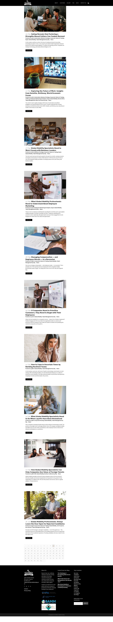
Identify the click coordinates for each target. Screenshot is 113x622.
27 (28, 550)
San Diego (76, 594)
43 (37, 553)
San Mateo (76, 582)
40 (28, 553)
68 (34, 558)
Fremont (76, 587)
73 (50, 558)
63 (59, 555)
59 (47, 555)
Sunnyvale (76, 577)
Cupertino (76, 590)
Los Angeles (77, 593)
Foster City (76, 588)
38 (62, 550)
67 (31, 558)
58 (44, 555)
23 (56, 548)
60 (50, 555)
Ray (48, 39)
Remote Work (61, 98)
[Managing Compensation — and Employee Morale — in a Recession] (45, 241)
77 (62, 558)
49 (56, 553)
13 (25, 548)
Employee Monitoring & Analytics (38, 98)
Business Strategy (45, 38)
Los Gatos (76, 591)
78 (25, 560)
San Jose (76, 573)
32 (44, 550)
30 (37, 550)
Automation (37, 38)
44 (41, 553)
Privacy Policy (27, 590)
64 (62, 555)
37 (59, 550)
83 (41, 560)
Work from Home (40, 100)
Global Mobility (32, 39)
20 (47, 548)
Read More (29, 50)
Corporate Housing (39, 420)
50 (59, 553)
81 (34, 560)
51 (62, 553)
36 (56, 550)
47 (50, 553)
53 (28, 555)
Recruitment (28, 527)
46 (47, 553)
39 (25, 553)
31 (41, 550)
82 (37, 560)
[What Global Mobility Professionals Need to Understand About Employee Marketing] (45, 185)
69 (37, 558)
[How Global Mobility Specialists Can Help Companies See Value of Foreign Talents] (45, 453)
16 (34, 548)
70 (41, 558)
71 (44, 558)
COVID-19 (27, 98)
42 (34, 553)
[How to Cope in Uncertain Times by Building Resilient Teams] (45, 348)
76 (59, 558)
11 (59, 545)
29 (34, 550)
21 (50, 548)
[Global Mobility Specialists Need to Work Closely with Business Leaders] (45, 132)
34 (50, 550)
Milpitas (76, 585)
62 (56, 555)
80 (31, 560)
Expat (26, 39)
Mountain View (77, 579)
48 (53, 553)
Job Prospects (60, 525)
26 (25, 550)
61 (53, 555)
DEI (35, 473)
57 (41, 555)
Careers (26, 588)
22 (53, 548)
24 (59, 548)
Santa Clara (76, 576)
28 (31, 550)
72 (47, 558)
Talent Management (41, 39)
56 (37, 555)
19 (44, 548)
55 (34, 555)
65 (25, 558)
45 (44, 553)
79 (28, 560)
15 (31, 548)
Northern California (49, 473)
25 (62, 548)
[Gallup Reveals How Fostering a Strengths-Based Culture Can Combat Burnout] (45, 18)
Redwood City (77, 583)
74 (53, 558)
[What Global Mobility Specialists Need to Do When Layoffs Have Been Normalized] (45, 400)
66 (28, 558)
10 (56, 545)
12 (62, 545)
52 (25, 555)
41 (31, 553)
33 (47, 550)
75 (56, 558)
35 (53, 550)
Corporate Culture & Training (57, 38)
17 (37, 548)
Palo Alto (76, 580)
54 (31, 555)
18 (41, 548)
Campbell (76, 574)
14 (28, 548)
